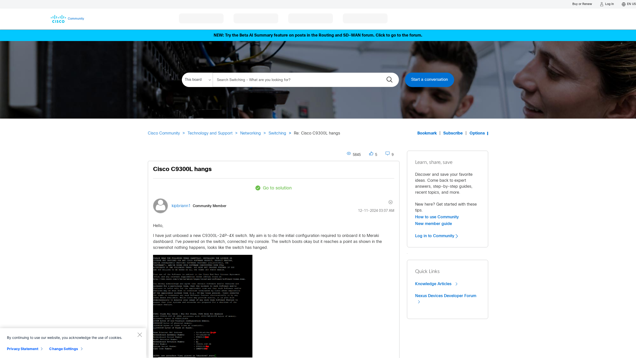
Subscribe (453, 133)
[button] (202, 306)
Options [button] (477, 133)
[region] (73, 343)
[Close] (139, 334)
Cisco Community (164, 133)
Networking (250, 133)
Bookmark (427, 133)
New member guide (433, 223)
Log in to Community (435, 236)
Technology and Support (210, 133)
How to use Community (437, 217)
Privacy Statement (22, 349)
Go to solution (277, 188)
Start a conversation (429, 80)
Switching (277, 133)
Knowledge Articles (434, 284)
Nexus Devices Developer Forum (445, 296)
